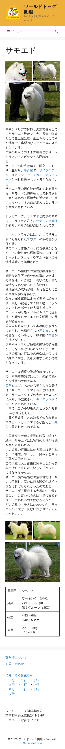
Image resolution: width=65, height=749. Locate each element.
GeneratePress (32, 743)
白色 (51, 335)
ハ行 (36, 684)
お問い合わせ (14, 664)
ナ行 (24, 684)
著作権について (16, 657)
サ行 (36, 680)
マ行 (11, 689)
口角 (8, 385)
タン (36, 239)
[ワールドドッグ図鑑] (13, 13)
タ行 (11, 684)
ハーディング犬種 (45, 221)
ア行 (11, 680)
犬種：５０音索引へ (19, 675)
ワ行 (11, 694)
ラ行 (36, 689)
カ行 (24, 680)
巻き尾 (28, 170)
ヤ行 (24, 689)
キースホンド (45, 399)
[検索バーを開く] (56, 31)
